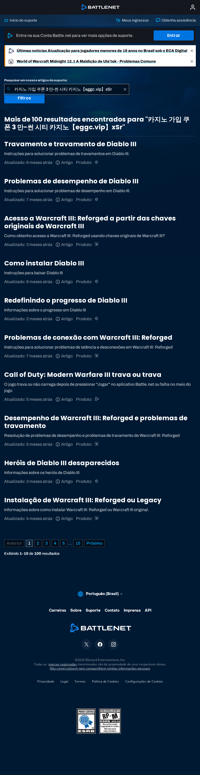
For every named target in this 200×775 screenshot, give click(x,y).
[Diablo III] (97, 162)
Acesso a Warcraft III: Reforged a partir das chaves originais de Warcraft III (90, 222)
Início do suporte (23, 20)
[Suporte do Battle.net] (97, 399)
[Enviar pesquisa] (8, 89)
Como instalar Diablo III (44, 263)
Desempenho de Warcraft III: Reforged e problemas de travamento (96, 421)
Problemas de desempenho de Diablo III (71, 181)
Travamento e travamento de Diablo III (70, 144)
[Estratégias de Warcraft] (97, 244)
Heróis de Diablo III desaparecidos (61, 462)
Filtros (24, 98)
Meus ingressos (134, 20)
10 (78, 543)
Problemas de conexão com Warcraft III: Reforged (88, 337)
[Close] (192, 50)
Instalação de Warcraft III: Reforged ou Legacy (82, 500)
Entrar (173, 35)
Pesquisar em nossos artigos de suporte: (35, 80)
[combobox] (66, 89)
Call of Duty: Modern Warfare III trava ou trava (82, 374)
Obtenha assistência (178, 20)
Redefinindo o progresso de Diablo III (65, 300)
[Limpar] (125, 89)
